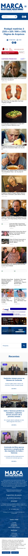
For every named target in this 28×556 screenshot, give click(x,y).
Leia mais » (14, 388)
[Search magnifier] (16, 17)
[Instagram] (25, 17)
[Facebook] (23, 17)
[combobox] (11, 345)
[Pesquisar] (24, 345)
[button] (25, 6)
